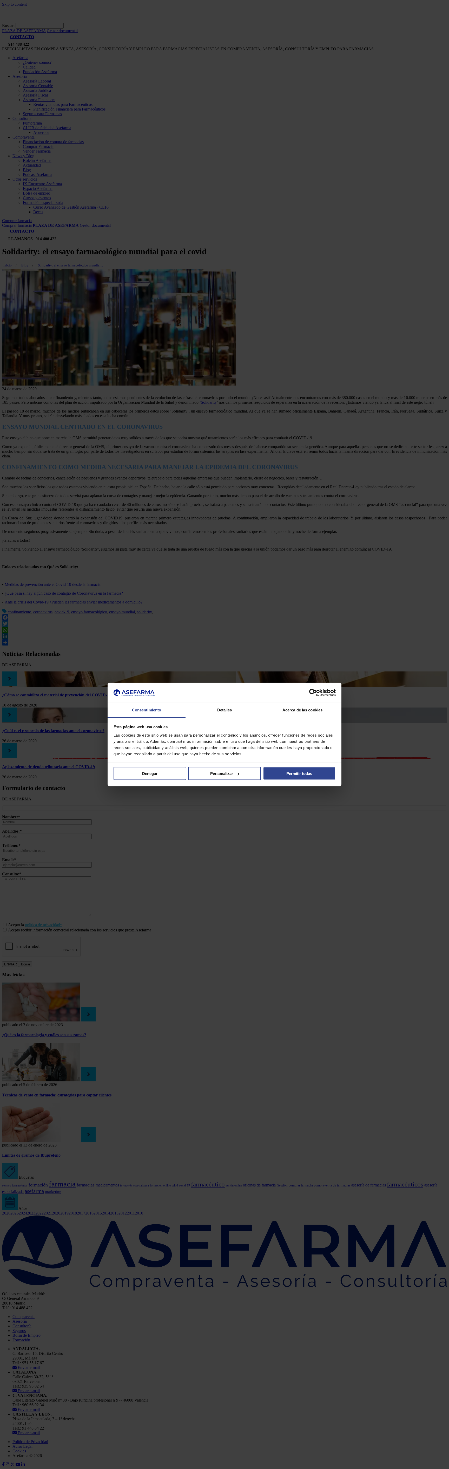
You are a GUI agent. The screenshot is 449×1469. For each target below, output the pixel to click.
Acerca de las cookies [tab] (302, 710)
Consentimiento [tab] (146, 710)
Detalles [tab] (224, 710)
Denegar (149, 773)
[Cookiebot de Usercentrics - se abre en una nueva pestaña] (313, 693)
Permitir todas (299, 773)
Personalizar (221, 773)
